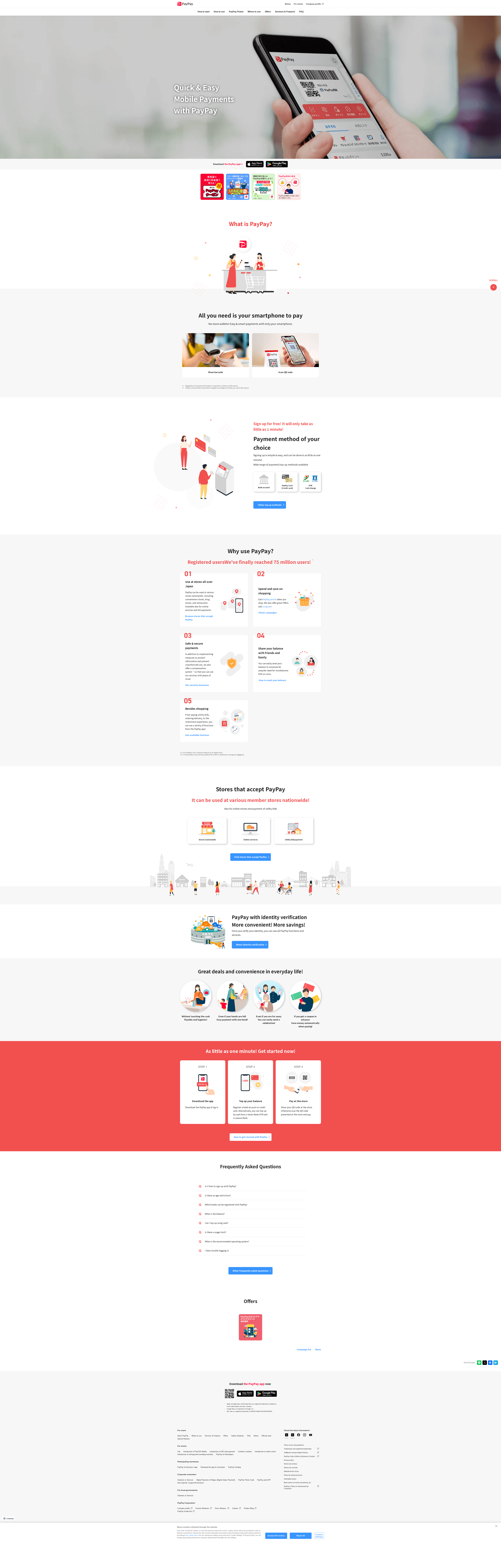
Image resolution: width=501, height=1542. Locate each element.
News (318, 1349)
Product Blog (249, 1508)
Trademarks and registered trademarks (297, 1449)
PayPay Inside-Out (184, 1511)
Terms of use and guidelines (294, 1445)
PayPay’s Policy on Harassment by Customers (296, 1487)
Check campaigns (267, 612)
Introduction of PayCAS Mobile (195, 1452)
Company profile (313, 4)
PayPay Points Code (246, 1480)
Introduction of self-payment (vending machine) (195, 1454)
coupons (266, 606)
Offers (268, 12)
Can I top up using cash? (216, 1222)
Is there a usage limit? (215, 1232)
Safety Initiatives (237, 1436)
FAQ (301, 12)
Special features (183, 1439)
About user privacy (290, 1464)
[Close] (496, 1526)
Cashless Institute (245, 1452)
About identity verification (250, 944)
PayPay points (269, 599)
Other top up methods (269, 504)
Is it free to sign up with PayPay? (220, 1186)
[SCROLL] (493, 287)
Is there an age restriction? (218, 1195)
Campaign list (304, 1349)
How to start (204, 12)
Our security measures (197, 684)
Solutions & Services (185, 1480)
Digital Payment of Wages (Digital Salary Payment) (215, 1480)
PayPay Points (236, 12)
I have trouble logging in (217, 1250)
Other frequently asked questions (250, 1270)
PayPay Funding (234, 1467)
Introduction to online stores (265, 1452)
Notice (288, 4)
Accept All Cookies (276, 1536)
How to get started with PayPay (250, 1136)
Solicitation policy (290, 1479)
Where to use (254, 12)
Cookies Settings (319, 1536)
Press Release (220, 1508)
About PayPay (182, 1436)
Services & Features (285, 12)
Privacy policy (289, 1460)
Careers (235, 1508)
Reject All (300, 1536)
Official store (266, 1436)
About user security (290, 1468)
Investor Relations (202, 1508)
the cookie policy (192, 1535)
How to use (219, 12)
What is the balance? (215, 1213)
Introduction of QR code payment (222, 1452)
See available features (197, 735)
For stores (298, 4)
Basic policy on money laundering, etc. (297, 1483)
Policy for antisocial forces (293, 1475)
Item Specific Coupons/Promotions (190, 1483)
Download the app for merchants (213, 1467)
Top (178, 1452)
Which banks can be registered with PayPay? (226, 1204)
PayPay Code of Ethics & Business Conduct (299, 1456)
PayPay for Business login (187, 1467)
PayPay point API (264, 1480)
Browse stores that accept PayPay (199, 618)
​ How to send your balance (272, 680)
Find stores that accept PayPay (250, 856)
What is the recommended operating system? (227, 1241)
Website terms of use (291, 1471)
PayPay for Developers (225, 1454)
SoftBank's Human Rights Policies (296, 1453)
